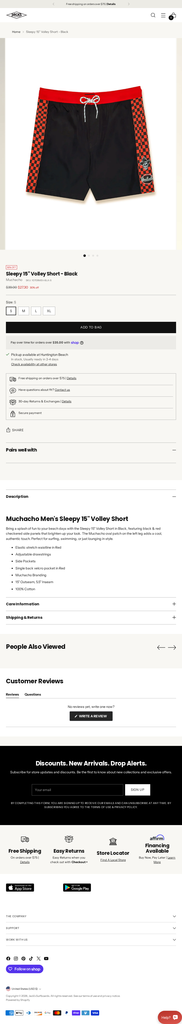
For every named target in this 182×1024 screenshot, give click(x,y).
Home (16, 32)
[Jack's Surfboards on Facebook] (9, 959)
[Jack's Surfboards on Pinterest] (24, 959)
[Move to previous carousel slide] (161, 648)
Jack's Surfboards (39, 996)
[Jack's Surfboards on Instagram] (16, 959)
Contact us (62, 390)
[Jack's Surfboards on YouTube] (47, 959)
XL (49, 311)
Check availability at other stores (34, 364)
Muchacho (14, 280)
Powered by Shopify (18, 1000)
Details (71, 378)
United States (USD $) (25, 988)
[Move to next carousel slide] (172, 647)
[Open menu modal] (163, 15)
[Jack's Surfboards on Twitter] (39, 959)
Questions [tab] (33, 695)
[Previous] (53, 4)
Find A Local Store (113, 860)
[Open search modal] (153, 15)
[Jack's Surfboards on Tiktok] (31, 959)
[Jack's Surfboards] (16, 15)
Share (18, 430)
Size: (11, 302)
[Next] (128, 4)
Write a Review (95, 717)
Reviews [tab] (12, 695)
